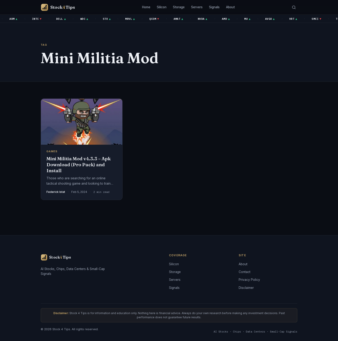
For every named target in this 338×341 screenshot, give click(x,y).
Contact (244, 272)
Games (52, 151)
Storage (179, 7)
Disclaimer (246, 288)
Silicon (161, 7)
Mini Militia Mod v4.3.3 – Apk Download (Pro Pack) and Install (78, 164)
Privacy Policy (249, 280)
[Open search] (293, 7)
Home (146, 7)
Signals (214, 7)
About (230, 7)
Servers (197, 7)
